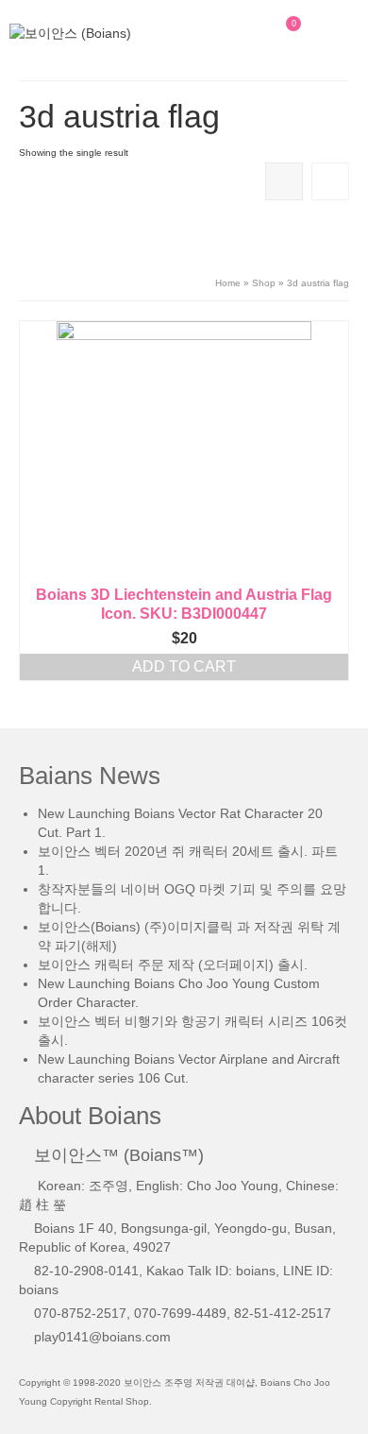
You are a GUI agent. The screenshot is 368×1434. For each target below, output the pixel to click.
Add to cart (184, 666)
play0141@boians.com (102, 1336)
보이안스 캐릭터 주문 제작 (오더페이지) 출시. (173, 964)
